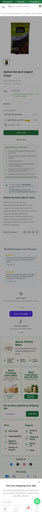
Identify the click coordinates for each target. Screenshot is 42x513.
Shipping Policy (34, 438)
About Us (32, 444)
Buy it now (21, 139)
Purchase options (9, 110)
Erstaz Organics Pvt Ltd (12, 81)
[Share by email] (37, 232)
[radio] (6, 114)
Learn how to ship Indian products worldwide (22, 192)
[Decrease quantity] (14, 104)
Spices (34, 14)
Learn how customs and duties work (19, 190)
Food (23, 14)
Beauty (28, 14)
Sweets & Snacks (13, 448)
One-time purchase (14, 114)
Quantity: (6, 104)
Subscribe (32, 414)
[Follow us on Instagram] (24, 464)
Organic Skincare (13, 442)
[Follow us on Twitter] (17, 464)
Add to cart (21, 133)
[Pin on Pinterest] (28, 232)
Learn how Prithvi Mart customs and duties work (20, 177)
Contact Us (33, 431)
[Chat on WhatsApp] (37, 501)
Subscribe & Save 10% (18, 120)
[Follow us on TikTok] (30, 464)
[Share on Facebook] (24, 232)
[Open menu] (3, 7)
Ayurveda (7, 14)
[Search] (9, 6)
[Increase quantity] (25, 104)
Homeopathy (16, 14)
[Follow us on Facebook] (11, 464)
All (2, 14)
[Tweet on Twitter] (32, 232)
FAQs (32, 450)
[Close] (39, 481)
